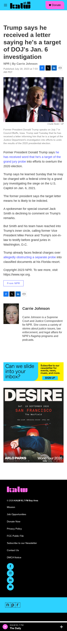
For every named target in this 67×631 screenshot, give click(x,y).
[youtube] (10, 587)
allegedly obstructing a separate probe (29, 257)
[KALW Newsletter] (33, 371)
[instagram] (10, 573)
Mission (11, 507)
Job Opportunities (16, 514)
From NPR (13, 283)
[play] (5, 626)
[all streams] (62, 626)
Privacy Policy (14, 528)
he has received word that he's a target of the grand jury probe (32, 157)
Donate (56, 5)
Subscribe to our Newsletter (22, 543)
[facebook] (10, 566)
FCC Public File (15, 536)
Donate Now (13, 521)
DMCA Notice (14, 557)
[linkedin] (10, 580)
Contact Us (13, 550)
